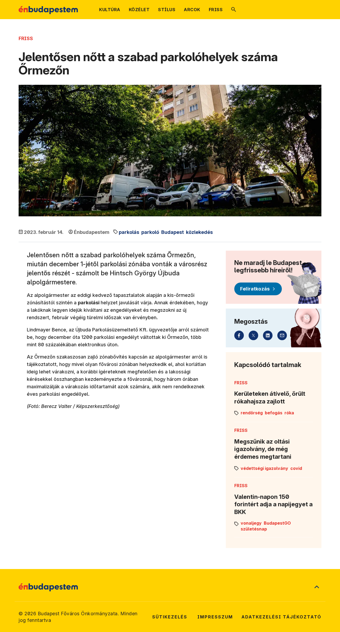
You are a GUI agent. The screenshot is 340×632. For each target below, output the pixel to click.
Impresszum (215, 617)
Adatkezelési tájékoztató (281, 617)
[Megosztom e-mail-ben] (282, 335)
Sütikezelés (169, 617)
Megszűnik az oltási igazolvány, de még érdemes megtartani (262, 449)
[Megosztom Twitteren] (253, 335)
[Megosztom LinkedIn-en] (268, 335)
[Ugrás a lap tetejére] (316, 587)
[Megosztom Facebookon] (239, 335)
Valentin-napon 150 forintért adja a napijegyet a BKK (273, 504)
